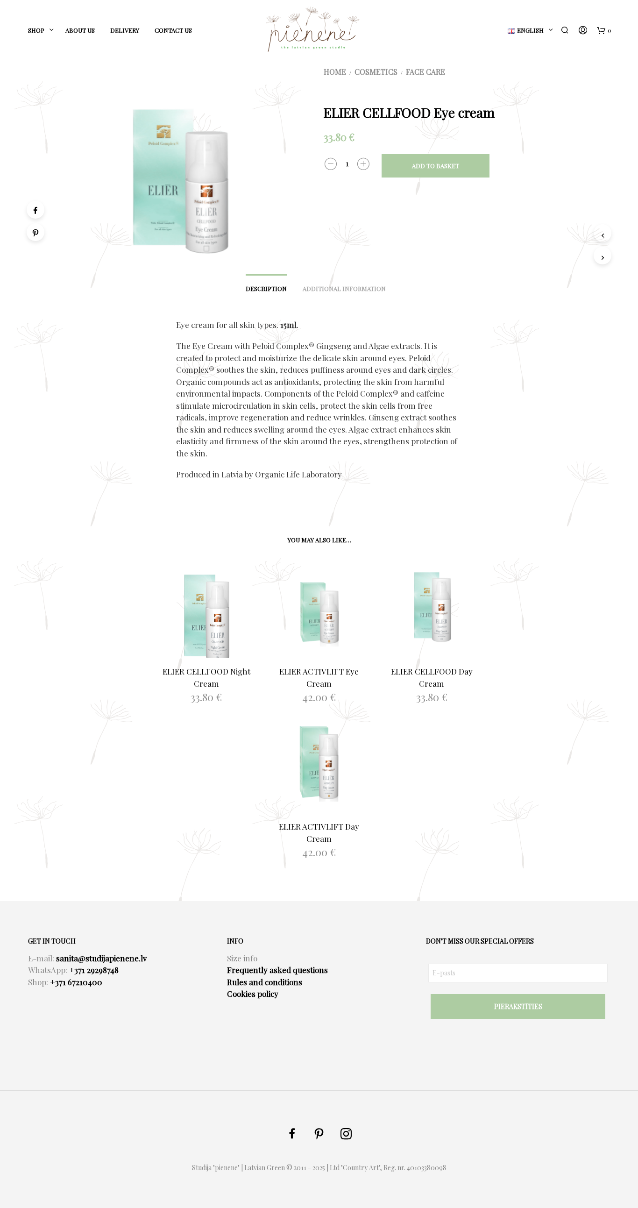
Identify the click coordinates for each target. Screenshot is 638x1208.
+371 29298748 (94, 970)
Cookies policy (252, 993)
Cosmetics (375, 72)
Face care (425, 72)
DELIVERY (124, 30)
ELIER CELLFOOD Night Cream (206, 677)
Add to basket (435, 166)
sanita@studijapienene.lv (101, 958)
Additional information (344, 288)
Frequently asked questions (277, 970)
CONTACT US (173, 30)
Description (266, 288)
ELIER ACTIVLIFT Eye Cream (319, 677)
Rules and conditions (264, 982)
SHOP (36, 30)
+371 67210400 (76, 982)
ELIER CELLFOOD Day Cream (432, 677)
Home (335, 72)
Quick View (212, 649)
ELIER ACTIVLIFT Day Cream (319, 832)
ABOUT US (80, 30)
